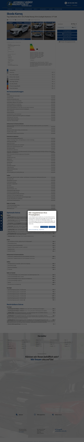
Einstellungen (36, 226)
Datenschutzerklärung (33, 229)
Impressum (41, 229)
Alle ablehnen (52, 226)
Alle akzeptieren (44, 226)
